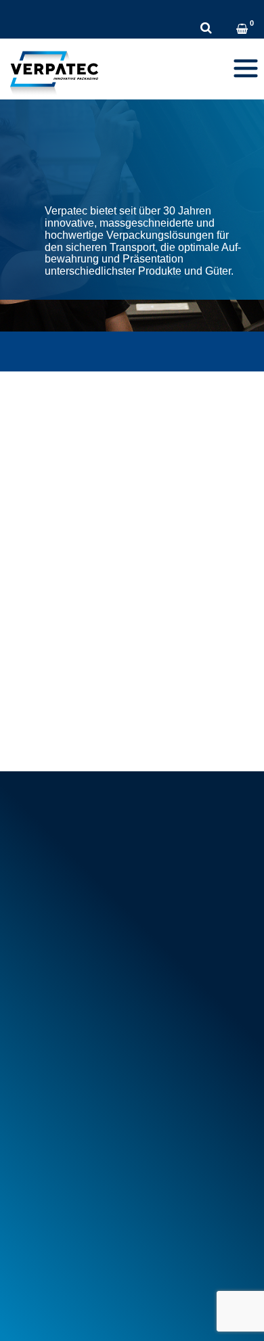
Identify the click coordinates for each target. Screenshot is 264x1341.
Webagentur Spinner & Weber (75, 1313)
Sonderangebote (53, 1013)
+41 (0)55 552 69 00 (71, 10)
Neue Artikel (43, 997)
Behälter (35, 1080)
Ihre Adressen (48, 1192)
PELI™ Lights (47, 1125)
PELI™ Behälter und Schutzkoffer (91, 1110)
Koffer (30, 1095)
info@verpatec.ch (73, 869)
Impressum (35, 1292)
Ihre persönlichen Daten (69, 1208)
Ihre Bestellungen (55, 1177)
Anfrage (236, 10)
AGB (28, 959)
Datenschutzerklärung (128, 1292)
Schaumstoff (45, 1064)
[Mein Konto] (226, 30)
